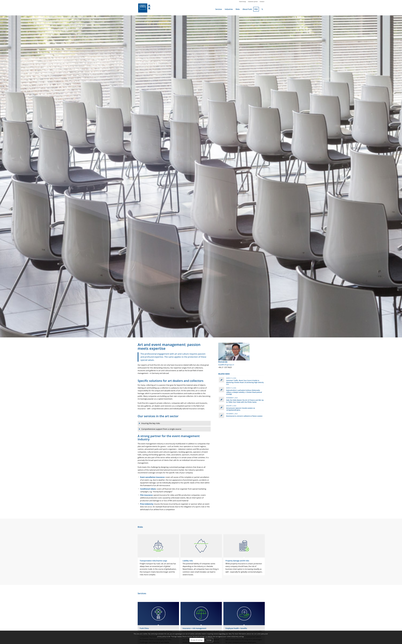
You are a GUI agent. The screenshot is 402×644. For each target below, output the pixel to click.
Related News (224, 374)
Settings (209, 640)
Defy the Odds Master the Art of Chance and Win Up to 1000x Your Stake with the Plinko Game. (245, 401)
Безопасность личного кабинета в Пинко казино (244, 416)
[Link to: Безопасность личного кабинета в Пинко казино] (221, 415)
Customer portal (253, 1)
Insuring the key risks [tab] (150, 423)
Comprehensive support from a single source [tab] (161, 429)
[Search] (262, 9)
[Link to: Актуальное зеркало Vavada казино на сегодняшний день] (221, 407)
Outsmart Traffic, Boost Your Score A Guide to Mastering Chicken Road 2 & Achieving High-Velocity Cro (245, 382)
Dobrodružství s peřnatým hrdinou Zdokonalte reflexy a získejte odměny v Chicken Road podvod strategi (244, 392)
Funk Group (242, 1)
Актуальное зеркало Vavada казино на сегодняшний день (240, 409)
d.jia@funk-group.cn (226, 364)
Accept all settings (197, 640)
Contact (262, 1)
